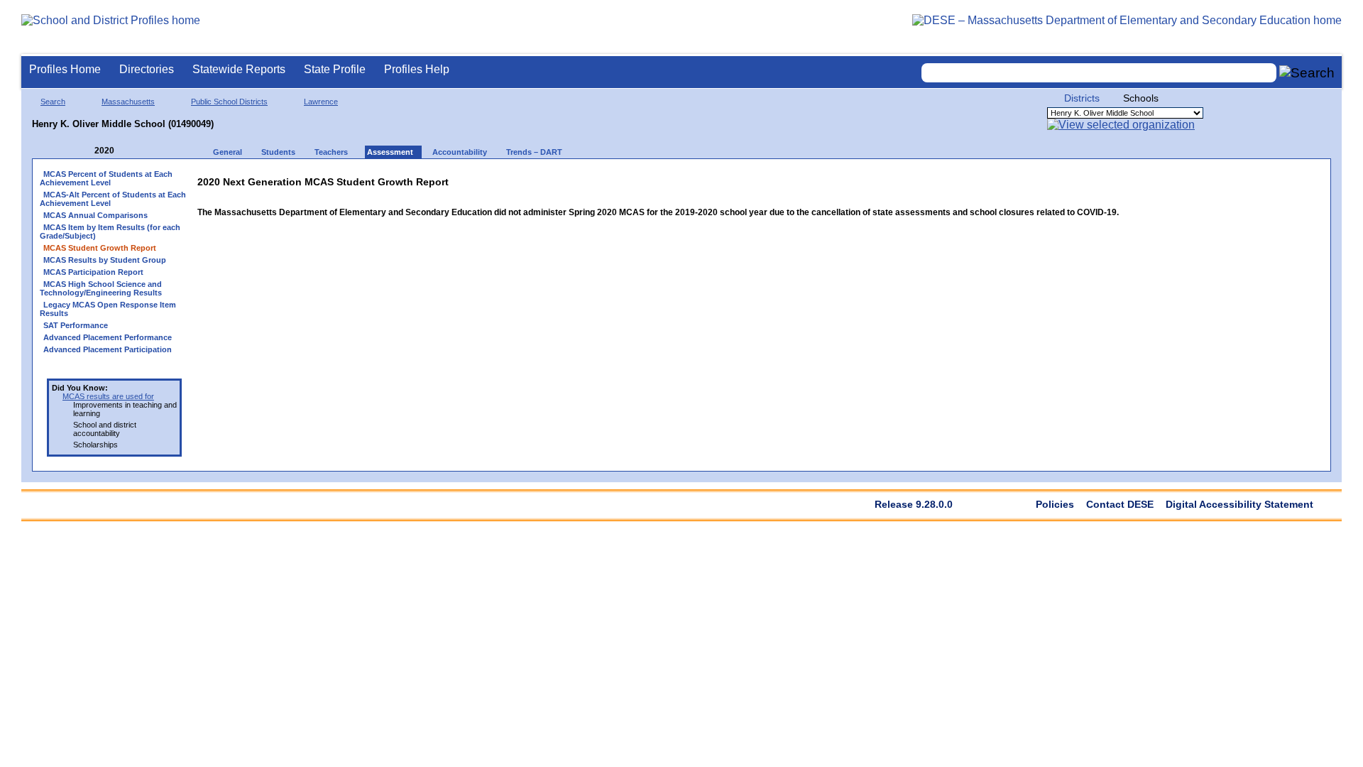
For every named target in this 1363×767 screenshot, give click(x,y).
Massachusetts (128, 101)
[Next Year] (133, 151)
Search (52, 101)
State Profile (335, 69)
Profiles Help (416, 69)
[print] (1030, 178)
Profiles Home (65, 69)
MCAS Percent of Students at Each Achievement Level (106, 178)
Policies (1055, 504)
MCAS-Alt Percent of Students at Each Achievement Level (113, 198)
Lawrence (321, 101)
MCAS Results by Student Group (104, 260)
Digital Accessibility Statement (1239, 504)
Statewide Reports (238, 69)
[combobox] (1098, 72)
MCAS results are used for (108, 396)
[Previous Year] (84, 151)
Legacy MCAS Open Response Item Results (108, 308)
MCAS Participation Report (93, 272)
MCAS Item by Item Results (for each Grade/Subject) (110, 231)
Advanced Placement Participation (107, 349)
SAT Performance (75, 325)
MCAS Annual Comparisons (95, 215)
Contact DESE (1120, 504)
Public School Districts (229, 101)
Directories (146, 69)
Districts (1082, 98)
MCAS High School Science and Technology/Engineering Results (101, 288)
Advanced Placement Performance (107, 337)
